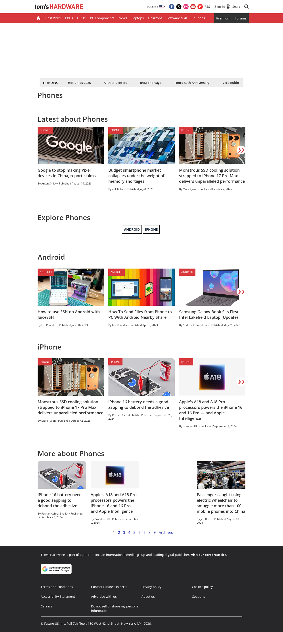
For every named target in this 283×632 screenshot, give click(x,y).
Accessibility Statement (58, 596)
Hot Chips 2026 (79, 83)
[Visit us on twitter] (179, 6)
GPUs (81, 18)
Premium (223, 18)
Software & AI (176, 18)
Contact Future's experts (109, 587)
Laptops (138, 18)
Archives (166, 532)
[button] (240, 6)
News (123, 18)
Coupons (198, 18)
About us (148, 596)
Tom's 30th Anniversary (192, 83)
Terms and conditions (57, 587)
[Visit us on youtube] (193, 6)
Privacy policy (151, 587)
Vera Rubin (230, 83)
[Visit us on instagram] (186, 6)
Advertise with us (104, 596)
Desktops (155, 18)
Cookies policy (202, 587)
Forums (241, 18)
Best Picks (53, 18)
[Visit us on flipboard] (200, 6)
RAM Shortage (150, 83)
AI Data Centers (115, 83)
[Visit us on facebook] (171, 6)
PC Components (102, 18)
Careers (46, 606)
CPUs (69, 18)
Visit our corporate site (208, 555)
